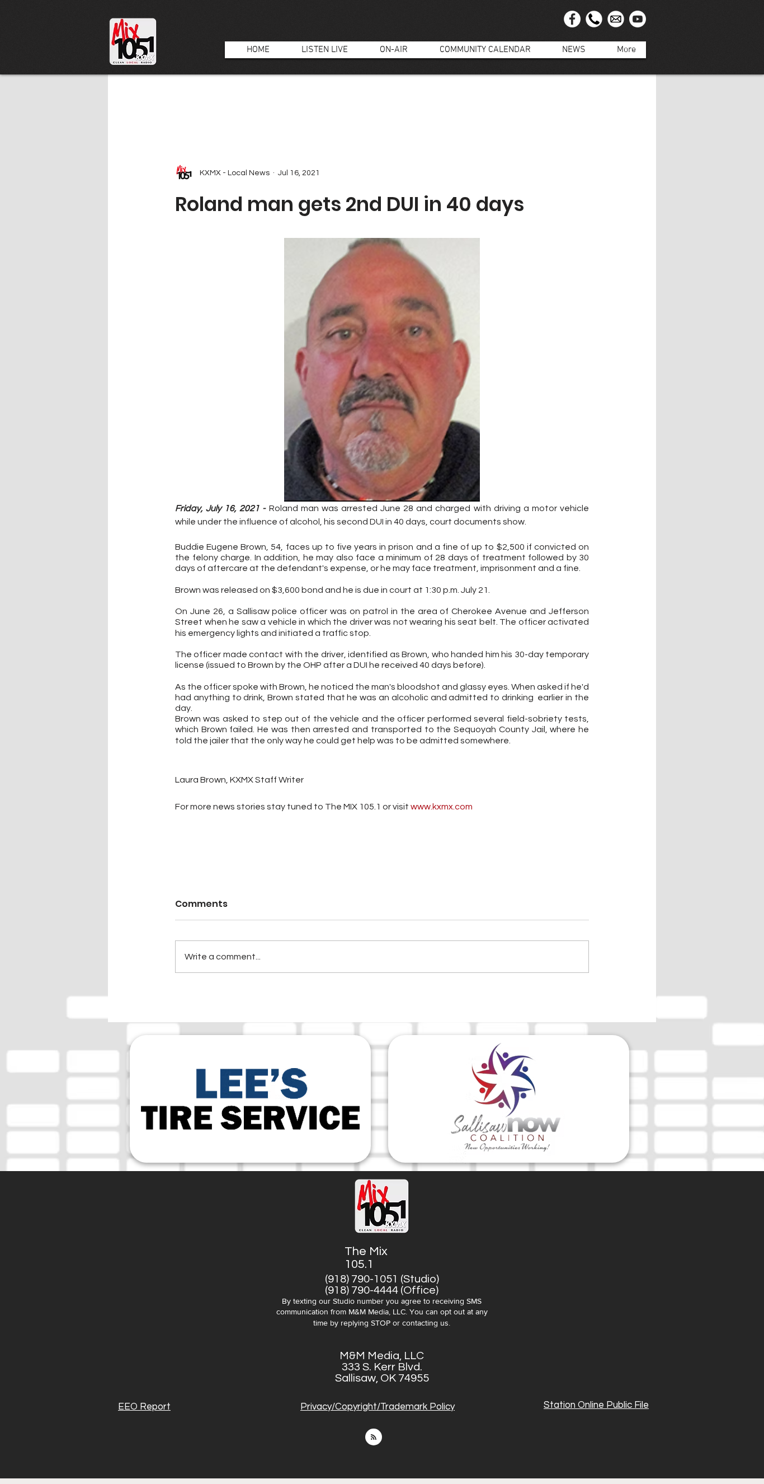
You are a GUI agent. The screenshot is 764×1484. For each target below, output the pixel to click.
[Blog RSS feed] (373, 1437)
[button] (388, 50)
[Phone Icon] (594, 19)
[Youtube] (637, 19)
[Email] (615, 19)
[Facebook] (572, 19)
